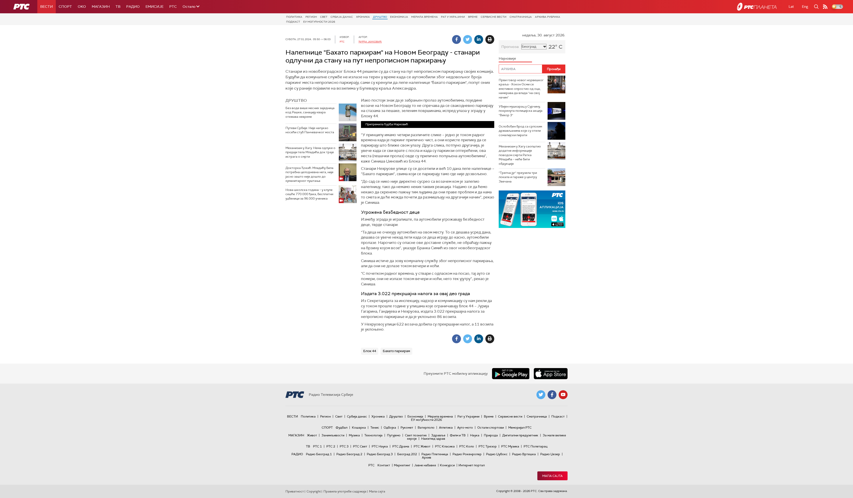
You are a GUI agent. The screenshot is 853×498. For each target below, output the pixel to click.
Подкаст (293, 22)
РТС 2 (330, 446)
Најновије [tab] (507, 58)
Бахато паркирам (396, 351)
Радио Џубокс (497, 454)
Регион (311, 17)
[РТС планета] (756, 6)
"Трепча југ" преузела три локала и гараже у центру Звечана (518, 177)
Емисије (154, 6)
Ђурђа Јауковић (370, 41)
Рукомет (407, 427)
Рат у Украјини (453, 17)
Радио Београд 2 (349, 454)
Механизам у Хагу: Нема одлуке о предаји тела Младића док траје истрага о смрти (310, 152)
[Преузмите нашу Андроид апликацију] (510, 373)
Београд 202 (407, 454)
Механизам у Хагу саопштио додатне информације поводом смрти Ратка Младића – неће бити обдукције (520, 155)
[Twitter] (467, 39)
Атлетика (446, 427)
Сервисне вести (493, 17)
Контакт (383, 465)
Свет (323, 17)
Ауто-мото (465, 427)
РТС (173, 6)
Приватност (294, 491)
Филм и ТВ (458, 435)
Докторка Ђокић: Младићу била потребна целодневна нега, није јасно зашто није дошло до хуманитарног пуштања (309, 174)
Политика (294, 17)
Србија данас (342, 17)
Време (473, 17)
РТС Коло (466, 446)
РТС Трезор (487, 446)
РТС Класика (445, 446)
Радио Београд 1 (319, 454)
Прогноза (510, 46)
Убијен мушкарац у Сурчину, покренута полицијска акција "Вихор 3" (520, 110)
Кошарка (359, 427)
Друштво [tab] (296, 100)
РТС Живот (422, 446)
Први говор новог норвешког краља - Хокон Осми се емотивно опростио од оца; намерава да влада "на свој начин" (521, 88)
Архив (426, 457)
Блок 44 (369, 351)
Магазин (101, 6)
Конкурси (447, 465)
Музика (354, 435)
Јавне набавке (425, 465)
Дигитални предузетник (520, 435)
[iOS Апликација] (532, 209)
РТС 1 (317, 446)
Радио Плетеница (434, 454)
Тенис (374, 427)
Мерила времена (424, 17)
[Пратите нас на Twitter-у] (540, 394)
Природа (491, 435)
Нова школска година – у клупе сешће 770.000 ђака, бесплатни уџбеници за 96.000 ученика (309, 194)
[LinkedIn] (478, 39)
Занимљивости (332, 435)
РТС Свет (360, 446)
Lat (791, 6)
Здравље (438, 435)
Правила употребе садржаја (344, 491)
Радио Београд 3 (380, 454)
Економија (399, 17)
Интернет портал (471, 465)
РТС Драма (400, 446)
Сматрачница (521, 17)
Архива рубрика (547, 17)
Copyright (314, 491)
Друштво (380, 17)
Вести (46, 6)
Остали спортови (490, 427)
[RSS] (825, 6)
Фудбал (341, 427)
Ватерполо (426, 427)
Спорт (65, 6)
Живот (312, 435)
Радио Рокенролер (467, 454)
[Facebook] (456, 39)
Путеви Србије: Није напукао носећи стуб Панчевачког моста (309, 130)
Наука (474, 435)
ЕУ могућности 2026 (319, 22)
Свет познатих (416, 435)
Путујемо (394, 435)
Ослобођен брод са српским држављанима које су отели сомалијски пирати (520, 130)
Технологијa (373, 435)
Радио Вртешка (524, 454)
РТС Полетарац (535, 446)
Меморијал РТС (520, 427)
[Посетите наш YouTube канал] (563, 394)
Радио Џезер (550, 454)
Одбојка (390, 427)
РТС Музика (510, 446)
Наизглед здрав (433, 439)
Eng (805, 6)
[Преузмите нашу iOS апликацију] (551, 373)
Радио (133, 6)
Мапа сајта (552, 476)
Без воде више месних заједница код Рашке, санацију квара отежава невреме (310, 112)
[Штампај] (489, 39)
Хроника (363, 17)
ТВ (118, 6)
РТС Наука (380, 446)
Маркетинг (402, 465)
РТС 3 (344, 446)
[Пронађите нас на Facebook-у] (552, 394)
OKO (82, 6)
